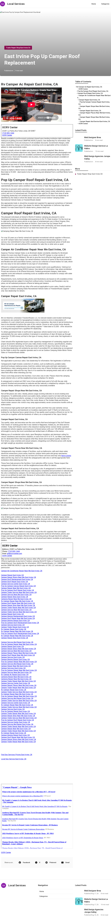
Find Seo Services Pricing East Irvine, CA (16, 755)
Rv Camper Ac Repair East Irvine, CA (14, 675)
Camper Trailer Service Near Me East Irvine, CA (19, 592)
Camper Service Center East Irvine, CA (15, 584)
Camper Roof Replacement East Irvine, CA (17, 579)
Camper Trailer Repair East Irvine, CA (15, 627)
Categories (105, 4)
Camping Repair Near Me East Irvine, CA (16, 599)
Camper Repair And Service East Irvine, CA (95, 121)
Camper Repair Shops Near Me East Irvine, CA (18, 577)
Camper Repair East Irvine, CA (12, 575)
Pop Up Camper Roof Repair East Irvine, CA (17, 590)
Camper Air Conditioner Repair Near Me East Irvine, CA (21, 571)
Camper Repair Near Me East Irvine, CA (16, 588)
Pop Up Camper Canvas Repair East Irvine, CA (18, 586)
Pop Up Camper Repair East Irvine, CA (15, 711)
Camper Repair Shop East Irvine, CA (14, 597)
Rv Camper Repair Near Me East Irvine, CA (17, 601)
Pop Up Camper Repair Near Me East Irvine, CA (19, 644)
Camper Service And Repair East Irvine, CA (17, 642)
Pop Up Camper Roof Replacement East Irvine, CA (20, 623)
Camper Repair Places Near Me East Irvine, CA (18, 653)
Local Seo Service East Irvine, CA (13, 759)
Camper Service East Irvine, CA (12, 625)
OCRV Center (7, 135)
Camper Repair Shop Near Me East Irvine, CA (18, 605)
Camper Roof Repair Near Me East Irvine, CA (18, 603)
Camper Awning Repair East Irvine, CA (15, 621)
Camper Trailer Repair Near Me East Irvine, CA (18, 608)
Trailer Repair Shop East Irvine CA (18, 48)
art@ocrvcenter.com (14, 553)
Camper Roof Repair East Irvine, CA (14, 582)
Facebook (26, 862)
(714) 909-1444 (8, 133)
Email (67, 862)
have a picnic (66, 456)
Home (93, 4)
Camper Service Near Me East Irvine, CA (16, 595)
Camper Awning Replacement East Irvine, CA (18, 616)
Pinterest (53, 862)
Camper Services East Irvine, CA (13, 668)
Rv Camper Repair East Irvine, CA (13, 629)
